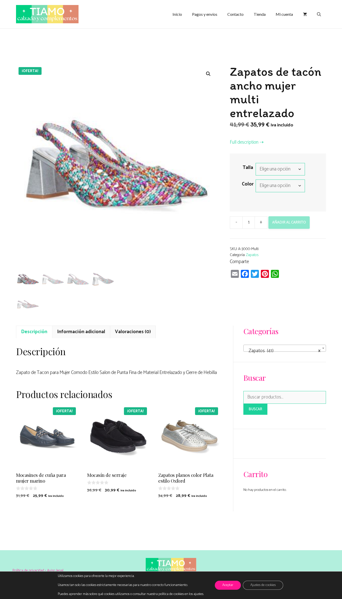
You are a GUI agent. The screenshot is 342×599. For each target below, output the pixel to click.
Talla (248, 167)
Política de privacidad (29, 570)
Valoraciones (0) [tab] (133, 332)
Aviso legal (55, 570)
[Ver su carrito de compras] (305, 14)
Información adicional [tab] (81, 332)
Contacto (235, 14)
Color (248, 184)
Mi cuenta (284, 14)
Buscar (255, 409)
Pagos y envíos (204, 14)
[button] (208, 73)
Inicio (177, 14)
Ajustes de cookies (263, 585)
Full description (244, 142)
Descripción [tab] (34, 332)
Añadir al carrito (289, 222)
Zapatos (252, 255)
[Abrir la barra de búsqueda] (319, 14)
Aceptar (227, 585)
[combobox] (284, 348)
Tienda (260, 14)
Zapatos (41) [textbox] (283, 351)
